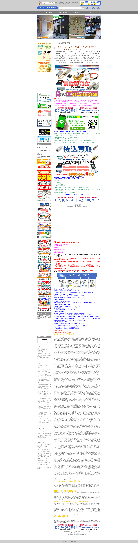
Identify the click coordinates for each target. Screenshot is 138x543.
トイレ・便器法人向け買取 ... (43, 156)
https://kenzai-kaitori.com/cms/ (79, 532)
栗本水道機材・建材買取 (43, 412)
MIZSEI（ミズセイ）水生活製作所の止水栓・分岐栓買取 (44, 404)
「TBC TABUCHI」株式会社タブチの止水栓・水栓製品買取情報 (44, 399)
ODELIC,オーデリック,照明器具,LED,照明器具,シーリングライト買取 (44, 458)
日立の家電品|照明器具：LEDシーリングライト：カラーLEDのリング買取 (44, 456)
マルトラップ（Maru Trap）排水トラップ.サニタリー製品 (44, 421)
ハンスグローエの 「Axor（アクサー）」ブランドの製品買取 (44, 396)
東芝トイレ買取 (40, 351)
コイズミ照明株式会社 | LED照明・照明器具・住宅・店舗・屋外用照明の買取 (44, 449)
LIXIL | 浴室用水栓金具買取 (43, 388)
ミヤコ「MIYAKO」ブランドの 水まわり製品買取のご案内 (44, 401)
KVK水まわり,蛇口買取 (43, 377)
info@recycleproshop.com (81, 533)
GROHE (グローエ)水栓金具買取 (44, 372)
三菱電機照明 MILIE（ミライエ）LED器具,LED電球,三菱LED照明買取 (44, 460)
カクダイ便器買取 (41, 348)
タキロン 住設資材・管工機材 (44, 422)
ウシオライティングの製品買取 (43, 466)
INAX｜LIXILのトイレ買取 (42, 359)
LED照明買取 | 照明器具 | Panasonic (44, 464)
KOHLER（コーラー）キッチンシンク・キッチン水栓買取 (44, 414)
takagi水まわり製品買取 (43, 374)
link (38, 153)
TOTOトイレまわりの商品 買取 (43, 357)
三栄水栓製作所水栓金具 (43, 379)
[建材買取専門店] (47, 3)
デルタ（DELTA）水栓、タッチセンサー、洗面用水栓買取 (44, 418)
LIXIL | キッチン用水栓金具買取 (44, 390)
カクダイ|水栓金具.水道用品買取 (44, 380)
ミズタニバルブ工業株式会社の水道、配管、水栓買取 (44, 392)
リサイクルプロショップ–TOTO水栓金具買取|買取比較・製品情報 (44, 371)
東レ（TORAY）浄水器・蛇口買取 (44, 408)
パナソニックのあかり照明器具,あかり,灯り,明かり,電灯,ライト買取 (44, 451)
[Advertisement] (44, 84)
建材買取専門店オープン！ (43, 147)
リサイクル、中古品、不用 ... (43, 150)
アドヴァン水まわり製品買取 (44, 402)
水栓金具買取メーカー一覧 (42, 365)
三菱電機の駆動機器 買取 (42, 437)
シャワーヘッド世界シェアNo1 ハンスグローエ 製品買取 (44, 394)
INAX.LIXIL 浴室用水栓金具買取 (44, 369)
